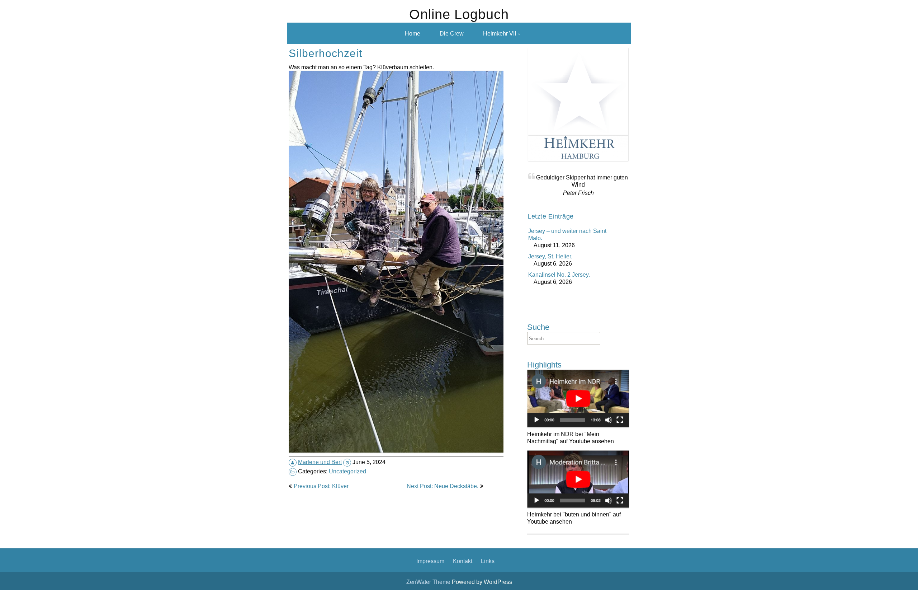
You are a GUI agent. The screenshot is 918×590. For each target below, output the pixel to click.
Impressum (430, 561)
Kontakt (462, 561)
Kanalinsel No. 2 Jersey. (559, 274)
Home (412, 33)
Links (488, 561)
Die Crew (452, 33)
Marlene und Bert (320, 461)
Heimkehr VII (499, 33)
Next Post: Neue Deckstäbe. (442, 486)
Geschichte (490, 64)
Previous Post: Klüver (321, 486)
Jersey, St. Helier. (550, 256)
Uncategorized (347, 471)
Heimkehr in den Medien (507, 51)
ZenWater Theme (429, 581)
